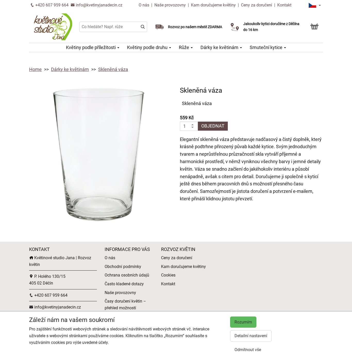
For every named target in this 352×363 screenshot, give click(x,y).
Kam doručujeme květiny (213, 5)
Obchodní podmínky (123, 266)
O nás (144, 5)
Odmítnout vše (247, 349)
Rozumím (243, 322)
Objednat (212, 126)
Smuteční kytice (266, 47)
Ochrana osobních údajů (127, 275)
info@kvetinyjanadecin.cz (98, 5)
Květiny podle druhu (148, 47)
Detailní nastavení (250, 335)
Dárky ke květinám (219, 47)
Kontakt (284, 5)
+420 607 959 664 (51, 5)
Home (35, 69)
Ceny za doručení (256, 5)
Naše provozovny (170, 5)
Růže (184, 47)
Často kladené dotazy (124, 283)
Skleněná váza (113, 69)
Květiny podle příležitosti (91, 47)
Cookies (168, 275)
